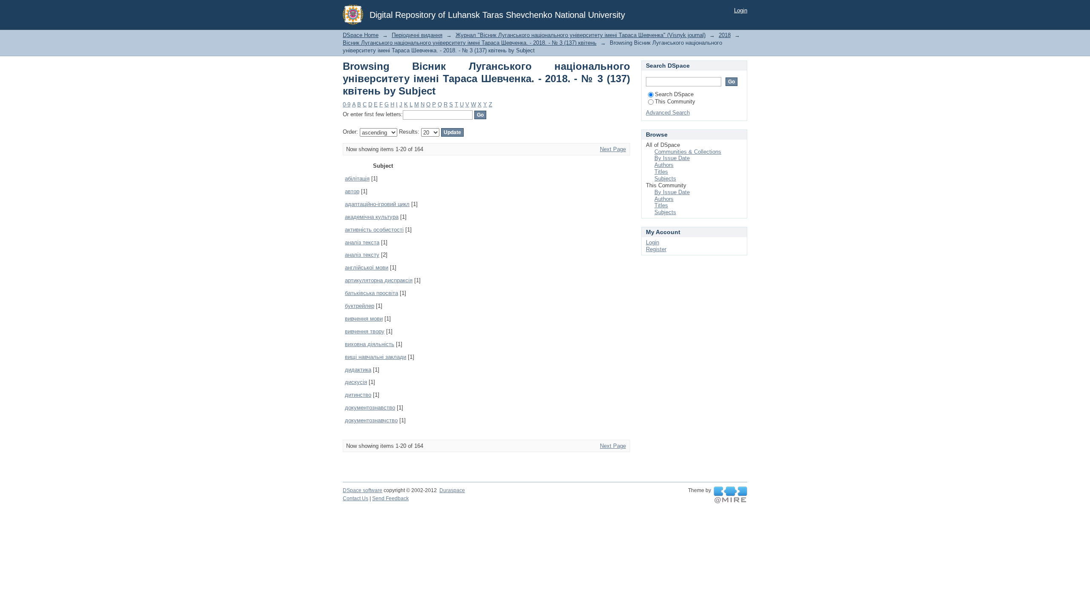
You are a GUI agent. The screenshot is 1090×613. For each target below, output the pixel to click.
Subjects (665, 178)
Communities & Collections (687, 152)
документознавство (370, 407)
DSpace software (362, 490)
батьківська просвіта (371, 293)
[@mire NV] (730, 495)
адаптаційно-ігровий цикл (377, 204)
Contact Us (355, 498)
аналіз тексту (362, 255)
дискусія (356, 382)
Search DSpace (674, 94)
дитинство (358, 395)
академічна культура (372, 217)
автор (352, 191)
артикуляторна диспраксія (379, 280)
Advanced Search (668, 112)
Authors (664, 165)
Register (656, 249)
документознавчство (371, 420)
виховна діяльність (369, 344)
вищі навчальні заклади (375, 357)
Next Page (613, 149)
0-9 (346, 104)
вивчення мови (364, 318)
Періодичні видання (417, 35)
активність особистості (374, 229)
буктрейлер (359, 306)
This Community (675, 101)
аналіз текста (362, 242)
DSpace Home (361, 35)
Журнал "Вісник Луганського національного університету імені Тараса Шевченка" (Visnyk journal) (581, 35)
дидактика (358, 370)
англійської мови (366, 267)
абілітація (357, 178)
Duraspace (452, 490)
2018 (725, 35)
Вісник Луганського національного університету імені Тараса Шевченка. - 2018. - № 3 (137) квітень (470, 43)
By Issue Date (672, 158)
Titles (661, 172)
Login (740, 10)
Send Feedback (390, 498)
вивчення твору (364, 331)
